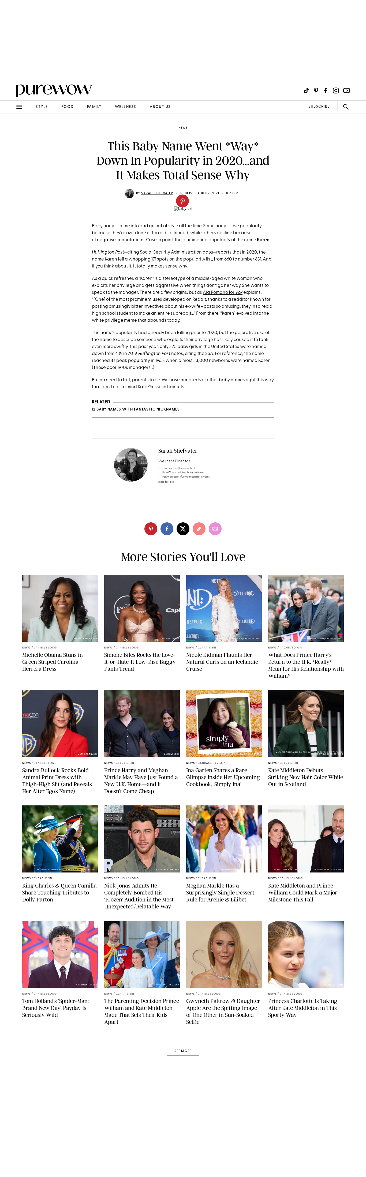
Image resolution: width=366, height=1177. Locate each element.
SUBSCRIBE (319, 107)
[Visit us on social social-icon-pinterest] (316, 90)
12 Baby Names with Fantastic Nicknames (136, 410)
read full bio (166, 482)
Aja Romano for (222, 292)
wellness (125, 107)
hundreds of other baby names (213, 380)
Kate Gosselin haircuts (161, 387)
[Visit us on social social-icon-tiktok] (306, 90)
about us (160, 107)
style (42, 107)
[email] (10, 127)
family (94, 107)
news (183, 127)
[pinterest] (182, 201)
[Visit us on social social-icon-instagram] (336, 90)
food (67, 107)
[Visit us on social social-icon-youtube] (346, 90)
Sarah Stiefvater (157, 193)
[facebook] (166, 528)
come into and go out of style (148, 226)
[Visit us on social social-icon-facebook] (325, 90)
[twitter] (183, 528)
